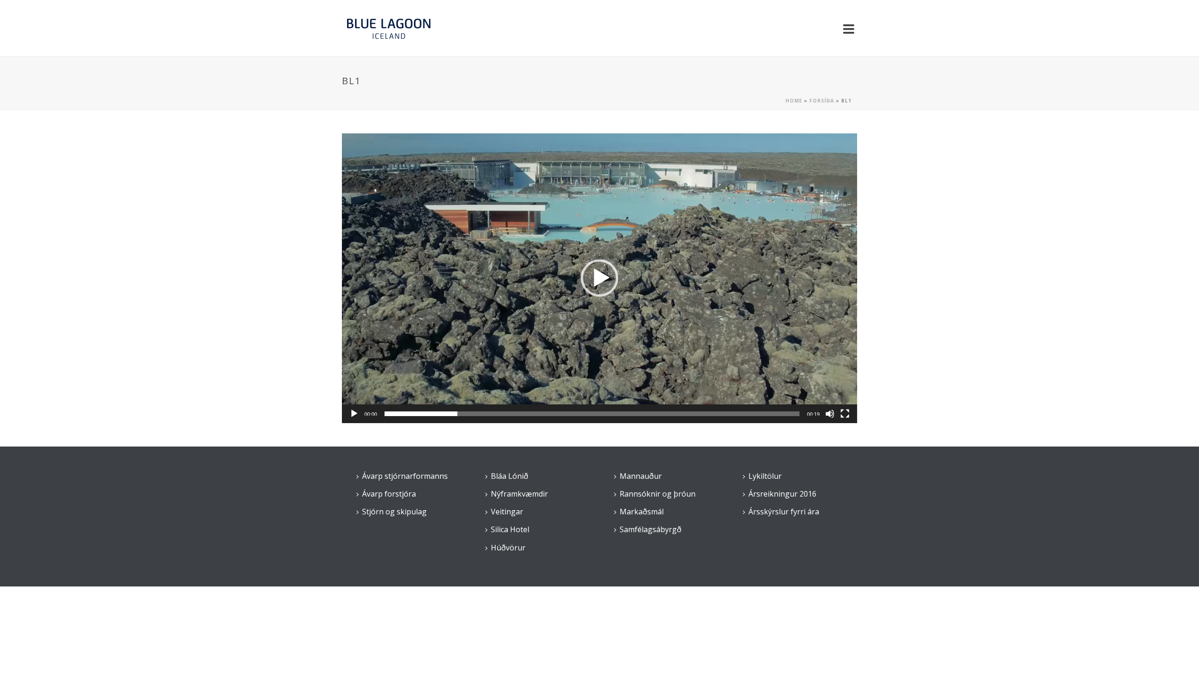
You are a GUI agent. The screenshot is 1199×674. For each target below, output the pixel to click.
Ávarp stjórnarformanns (405, 476)
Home (793, 100)
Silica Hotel (510, 529)
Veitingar (507, 511)
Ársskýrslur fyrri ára (783, 511)
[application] (599, 278)
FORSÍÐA (821, 100)
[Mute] (830, 413)
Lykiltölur (765, 476)
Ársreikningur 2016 (782, 494)
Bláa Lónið (509, 476)
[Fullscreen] (845, 413)
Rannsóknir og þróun (658, 494)
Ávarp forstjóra (389, 494)
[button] (599, 278)
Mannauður (641, 476)
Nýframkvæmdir (519, 494)
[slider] (592, 413)
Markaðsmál (642, 511)
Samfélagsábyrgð (650, 529)
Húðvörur (508, 547)
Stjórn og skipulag (394, 511)
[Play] (354, 413)
